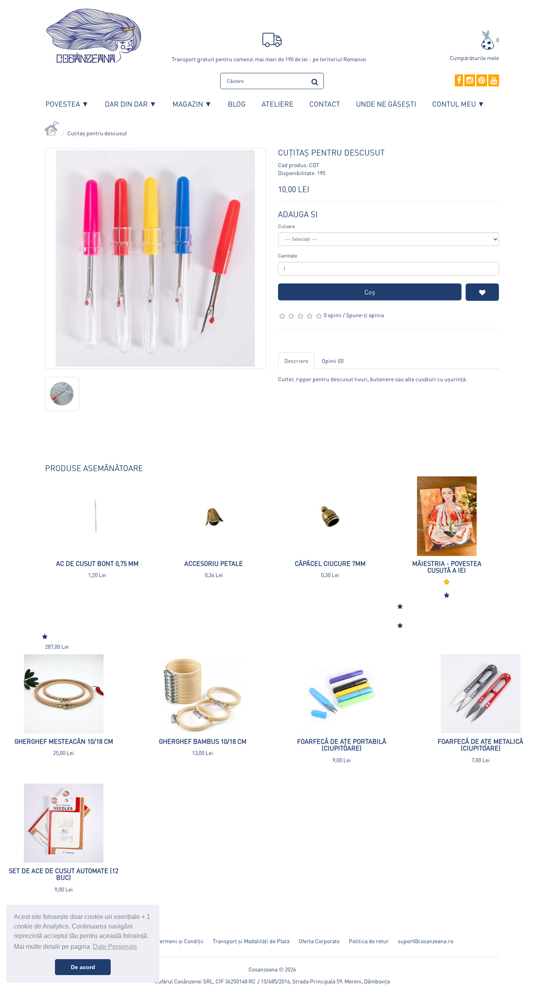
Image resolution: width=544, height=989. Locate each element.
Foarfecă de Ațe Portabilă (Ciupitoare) (341, 745)
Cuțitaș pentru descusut (97, 133)
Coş (369, 292)
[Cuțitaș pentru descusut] (155, 258)
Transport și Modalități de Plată (251, 940)
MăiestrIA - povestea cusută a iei (446, 567)
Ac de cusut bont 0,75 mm (97, 563)
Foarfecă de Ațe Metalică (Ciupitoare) (480, 745)
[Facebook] (459, 80)
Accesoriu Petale (213, 563)
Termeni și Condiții (180, 940)
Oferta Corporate (319, 940)
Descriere (296, 360)
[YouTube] (493, 80)
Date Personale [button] (115, 946)
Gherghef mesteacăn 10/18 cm (63, 741)
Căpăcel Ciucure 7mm (330, 563)
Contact (324, 103)
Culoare (286, 226)
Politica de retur (369, 940)
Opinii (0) (333, 360)
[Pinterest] (481, 80)
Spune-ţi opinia (365, 314)
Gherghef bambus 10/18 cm (203, 741)
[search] (315, 80)
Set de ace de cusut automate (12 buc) (63, 874)
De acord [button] (83, 967)
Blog (237, 103)
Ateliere (278, 103)
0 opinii (333, 314)
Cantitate (287, 256)
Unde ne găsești (386, 103)
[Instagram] (469, 80)
